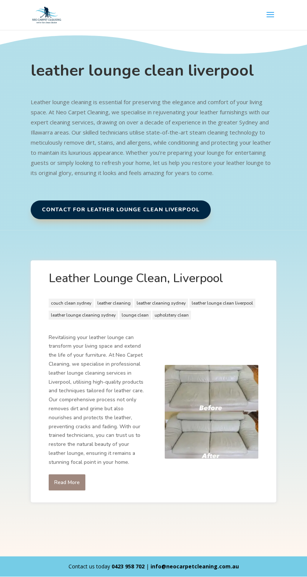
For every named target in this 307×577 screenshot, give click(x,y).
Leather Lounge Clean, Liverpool (136, 278)
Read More (67, 482)
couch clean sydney (71, 303)
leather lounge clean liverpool (222, 303)
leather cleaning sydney (161, 303)
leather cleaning (114, 303)
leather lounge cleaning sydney (83, 315)
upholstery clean (172, 315)
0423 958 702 (128, 566)
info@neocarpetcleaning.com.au (195, 566)
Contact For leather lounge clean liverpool (121, 209)
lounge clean (135, 315)
